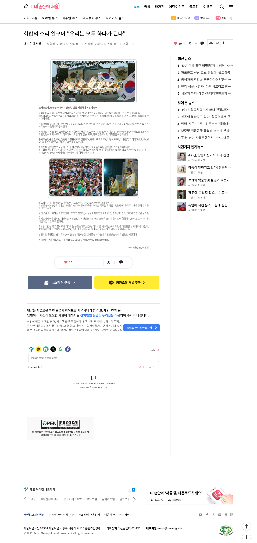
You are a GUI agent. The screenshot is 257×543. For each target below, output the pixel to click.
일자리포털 (98, 499)
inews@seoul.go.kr (169, 528)
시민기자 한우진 (196, 160)
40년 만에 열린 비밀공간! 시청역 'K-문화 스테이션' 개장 (205, 65)
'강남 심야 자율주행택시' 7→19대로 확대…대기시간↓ (205, 137)
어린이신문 (177, 6)
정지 (129, 490)
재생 (133, 490)
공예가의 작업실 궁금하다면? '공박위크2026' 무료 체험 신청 (205, 79)
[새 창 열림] (225, 526)
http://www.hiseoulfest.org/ (96, 239)
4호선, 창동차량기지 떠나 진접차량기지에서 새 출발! (205, 109)
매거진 (159, 6)
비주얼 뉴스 (70, 18)
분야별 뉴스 (50, 18)
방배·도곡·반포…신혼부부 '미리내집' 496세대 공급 (205, 123)
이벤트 (208, 6)
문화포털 (115, 499)
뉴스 (136, 6)
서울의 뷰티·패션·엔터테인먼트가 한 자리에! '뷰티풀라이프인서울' (205, 93)
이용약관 (109, 514)
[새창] (60, 282)
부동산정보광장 (40, 499)
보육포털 (82, 499)
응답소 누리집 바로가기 (139, 327)
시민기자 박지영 (196, 210)
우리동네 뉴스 (92, 18)
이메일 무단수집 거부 (61, 514)
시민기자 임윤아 (196, 197)
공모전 (194, 6)
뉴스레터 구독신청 (89, 514)
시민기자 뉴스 (115, 18)
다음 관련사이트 (134, 499)
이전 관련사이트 (25, 499)
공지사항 (124, 514)
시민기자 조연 (195, 172)
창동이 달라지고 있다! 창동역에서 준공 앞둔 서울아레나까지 (205, 116)
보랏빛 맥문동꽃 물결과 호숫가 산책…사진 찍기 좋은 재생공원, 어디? (205, 130)
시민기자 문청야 (196, 185)
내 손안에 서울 (46, 6)
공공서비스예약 (63, 499)
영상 (147, 6)
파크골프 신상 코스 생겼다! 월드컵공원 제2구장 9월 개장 (205, 72)
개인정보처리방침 (34, 514)
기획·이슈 (30, 18)
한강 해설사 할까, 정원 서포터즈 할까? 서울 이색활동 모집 (205, 86)
